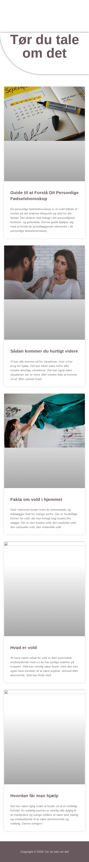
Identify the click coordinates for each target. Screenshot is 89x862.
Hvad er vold (23, 647)
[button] (46, 27)
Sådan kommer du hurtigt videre (44, 351)
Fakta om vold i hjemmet (36, 499)
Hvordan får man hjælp (34, 795)
